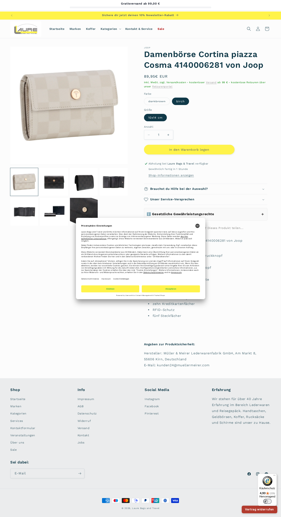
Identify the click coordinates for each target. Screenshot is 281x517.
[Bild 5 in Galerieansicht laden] (114, 182)
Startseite (18, 399)
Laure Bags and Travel (145, 508)
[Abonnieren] (79, 473)
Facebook (152, 406)
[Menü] (274, 476)
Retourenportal (162, 86)
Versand (211, 82)
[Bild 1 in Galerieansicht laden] (24, 182)
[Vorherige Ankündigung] (11, 15)
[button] (110, 29)
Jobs (81, 442)
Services (16, 420)
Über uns (17, 442)
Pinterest (152, 413)
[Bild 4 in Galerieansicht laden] (84, 182)
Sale (13, 449)
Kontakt (83, 435)
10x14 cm (155, 117)
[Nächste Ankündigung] (269, 15)
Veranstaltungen (22, 435)
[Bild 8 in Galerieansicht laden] (84, 212)
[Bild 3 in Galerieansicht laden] (54, 182)
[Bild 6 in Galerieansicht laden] (24, 212)
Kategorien (18, 413)
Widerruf (84, 420)
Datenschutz (87, 413)
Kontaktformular (22, 428)
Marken (16, 406)
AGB (81, 406)
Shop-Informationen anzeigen (171, 175)
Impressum (86, 399)
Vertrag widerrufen (259, 509)
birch (180, 101)
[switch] (267, 501)
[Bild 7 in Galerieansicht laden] (54, 212)
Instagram (152, 399)
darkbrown (159, 102)
